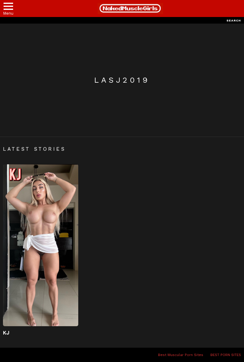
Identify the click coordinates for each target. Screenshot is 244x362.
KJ (6, 333)
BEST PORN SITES (225, 355)
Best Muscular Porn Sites (180, 355)
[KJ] (40, 245)
